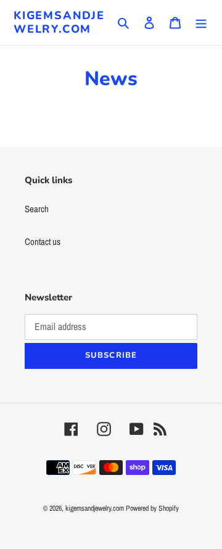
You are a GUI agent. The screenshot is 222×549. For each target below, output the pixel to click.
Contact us (42, 241)
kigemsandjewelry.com (59, 22)
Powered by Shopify (152, 508)
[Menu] (201, 22)
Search (37, 208)
